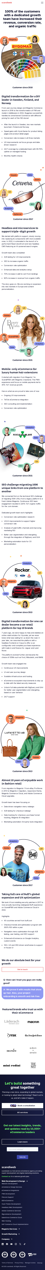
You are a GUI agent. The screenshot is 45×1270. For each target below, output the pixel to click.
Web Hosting (6, 1221)
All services (22, 1112)
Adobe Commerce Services (11, 1211)
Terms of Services (7, 1263)
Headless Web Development (12, 1207)
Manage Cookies (30, 1263)
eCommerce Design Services (12, 1187)
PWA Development (8, 1194)
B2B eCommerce (7, 1200)
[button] (42, 2)
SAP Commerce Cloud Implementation (15, 1224)
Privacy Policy (19, 1263)
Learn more (23, 1142)
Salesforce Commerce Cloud (12, 1217)
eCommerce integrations (10, 1190)
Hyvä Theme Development (11, 1204)
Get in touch (22, 969)
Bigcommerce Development (11, 1214)
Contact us (6, 1176)
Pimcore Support (8, 1197)
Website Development (10, 1183)
